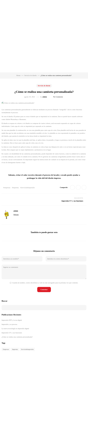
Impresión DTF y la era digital (12, 320)
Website (16, 214)
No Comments (58, 97)
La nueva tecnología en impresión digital (15, 328)
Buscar (4, 301)
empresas (7, 188)
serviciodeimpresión (28, 188)
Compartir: (64, 187)
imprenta (16, 188)
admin (44, 97)
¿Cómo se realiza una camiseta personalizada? (17, 337)
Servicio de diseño (44, 86)
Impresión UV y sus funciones (12, 333)
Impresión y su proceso (9, 324)
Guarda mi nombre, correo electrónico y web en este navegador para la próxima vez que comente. (45, 283)
